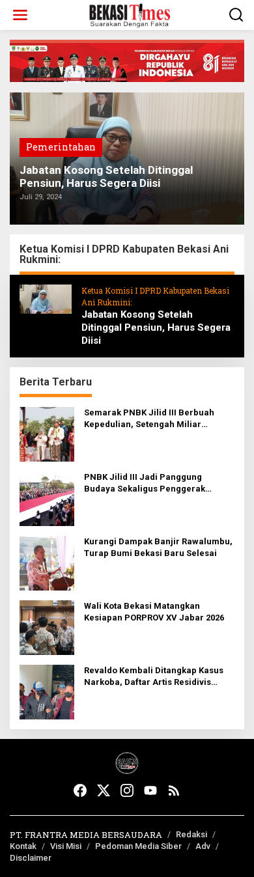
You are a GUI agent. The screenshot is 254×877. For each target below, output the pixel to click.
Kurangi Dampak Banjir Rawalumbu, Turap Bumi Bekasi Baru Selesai (158, 547)
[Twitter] (103, 790)
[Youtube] (150, 790)
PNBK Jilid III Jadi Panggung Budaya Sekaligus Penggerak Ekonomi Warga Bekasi (144, 483)
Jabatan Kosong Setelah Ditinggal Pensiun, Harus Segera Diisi (106, 176)
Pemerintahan (61, 147)
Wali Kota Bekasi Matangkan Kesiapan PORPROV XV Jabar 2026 (154, 611)
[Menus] (20, 15)
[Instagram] (127, 790)
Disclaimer (30, 858)
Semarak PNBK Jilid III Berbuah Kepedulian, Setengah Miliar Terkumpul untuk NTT (149, 419)
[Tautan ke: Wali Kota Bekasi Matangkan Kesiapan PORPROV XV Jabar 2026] (47, 626)
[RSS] (173, 790)
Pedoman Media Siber (138, 846)
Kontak (23, 846)
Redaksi (191, 834)
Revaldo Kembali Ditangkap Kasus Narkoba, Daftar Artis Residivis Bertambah (153, 676)
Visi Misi (65, 846)
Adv (202, 846)
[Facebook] (80, 790)
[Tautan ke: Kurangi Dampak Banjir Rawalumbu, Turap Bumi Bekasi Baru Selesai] (47, 562)
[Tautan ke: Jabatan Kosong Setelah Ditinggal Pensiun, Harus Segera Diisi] (46, 298)
